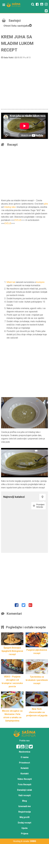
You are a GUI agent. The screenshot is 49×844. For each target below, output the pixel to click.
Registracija (24, 811)
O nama (24, 757)
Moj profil (24, 817)
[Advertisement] (24, 83)
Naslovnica (24, 751)
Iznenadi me (24, 806)
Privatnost (24, 762)
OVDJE (17, 220)
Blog (24, 801)
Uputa (24, 828)
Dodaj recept (24, 822)
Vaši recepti (24, 795)
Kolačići (24, 768)
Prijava (24, 833)
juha (46, 203)
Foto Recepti (24, 784)
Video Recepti (24, 779)
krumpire (40, 282)
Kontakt (25, 773)
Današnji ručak (24, 790)
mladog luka (10, 207)
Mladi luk (11, 282)
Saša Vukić (9, 57)
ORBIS (33, 841)
